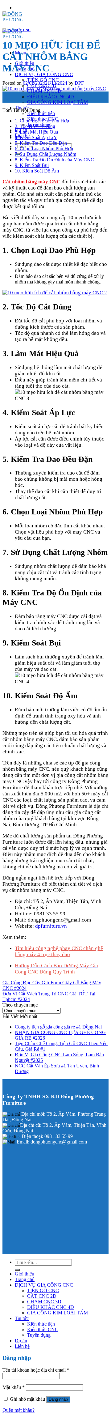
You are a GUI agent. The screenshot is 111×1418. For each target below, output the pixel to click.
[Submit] (17, 1270)
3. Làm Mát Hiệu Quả (36, 131)
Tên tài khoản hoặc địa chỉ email (35, 1370)
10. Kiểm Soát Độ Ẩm (37, 170)
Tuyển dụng (39, 1335)
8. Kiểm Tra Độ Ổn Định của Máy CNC (54, 159)
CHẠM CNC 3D (44, 1301)
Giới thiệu (24, 1273)
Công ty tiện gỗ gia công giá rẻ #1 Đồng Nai (58, 1026)
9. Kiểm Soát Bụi (32, 165)
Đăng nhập (58, 1399)
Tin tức (22, 1318)
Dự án (21, 1340)
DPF (79, 83)
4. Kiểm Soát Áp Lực (36, 137)
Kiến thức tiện (41, 113)
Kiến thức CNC (42, 1329)
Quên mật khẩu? (18, 1410)
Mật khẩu (13, 1387)
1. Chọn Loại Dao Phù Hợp (42, 120)
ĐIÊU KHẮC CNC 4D (50, 96)
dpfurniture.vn (51, 926)
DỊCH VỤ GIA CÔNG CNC (44, 74)
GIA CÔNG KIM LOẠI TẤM (57, 102)
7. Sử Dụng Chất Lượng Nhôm (45, 154)
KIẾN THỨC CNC (16, 30)
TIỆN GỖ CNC (43, 80)
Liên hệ (22, 1346)
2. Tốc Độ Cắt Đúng (35, 126)
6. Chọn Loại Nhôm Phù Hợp (44, 148)
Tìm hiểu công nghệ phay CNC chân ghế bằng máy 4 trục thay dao (59, 951)
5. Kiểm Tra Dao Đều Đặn (41, 143)
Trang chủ (25, 1279)
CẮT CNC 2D (41, 1296)
